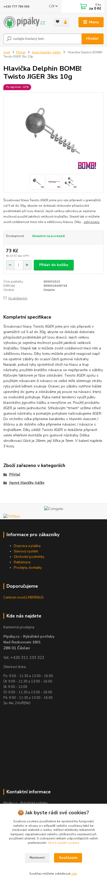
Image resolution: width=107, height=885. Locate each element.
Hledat (92, 38)
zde (74, 874)
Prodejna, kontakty (28, 567)
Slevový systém (26, 551)
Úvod (6, 52)
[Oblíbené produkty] (58, 21)
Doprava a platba (27, 546)
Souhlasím (68, 857)
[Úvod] (24, 22)
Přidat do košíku (53, 264)
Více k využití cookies (63, 843)
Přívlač (20, 52)
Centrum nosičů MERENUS (23, 597)
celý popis (91, 222)
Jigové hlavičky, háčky (46, 52)
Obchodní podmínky (29, 557)
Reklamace (22, 562)
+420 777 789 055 (16, 7)
